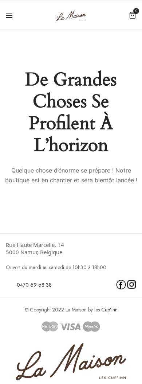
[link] (71, 248)
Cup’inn (109, 309)
